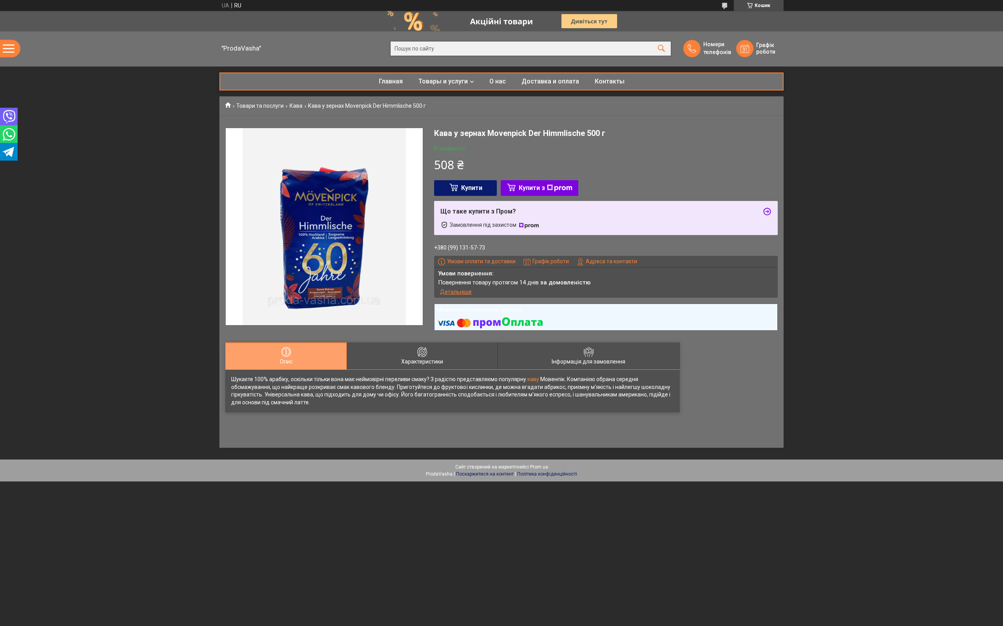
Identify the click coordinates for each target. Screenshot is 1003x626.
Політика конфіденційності (547, 474)
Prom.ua (539, 467)
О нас (497, 81)
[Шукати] (661, 49)
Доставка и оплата (550, 81)
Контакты (610, 81)
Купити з (532, 188)
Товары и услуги (443, 81)
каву (533, 379)
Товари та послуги (260, 106)
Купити (471, 188)
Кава (296, 106)
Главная (391, 81)
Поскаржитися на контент (485, 474)
